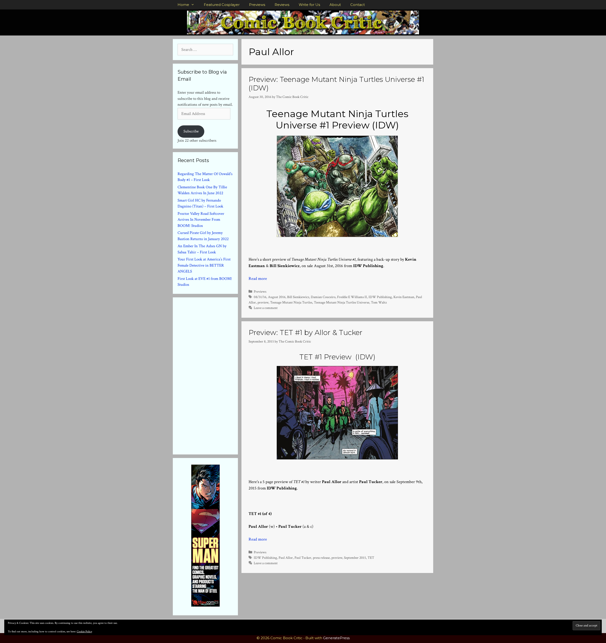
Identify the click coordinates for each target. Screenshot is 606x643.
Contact (357, 4)
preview (263, 302)
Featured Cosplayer (222, 4)
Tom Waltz (379, 302)
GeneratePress (336, 638)
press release (321, 557)
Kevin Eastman (403, 297)
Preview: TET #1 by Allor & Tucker (305, 332)
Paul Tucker (302, 557)
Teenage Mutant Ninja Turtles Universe (341, 302)
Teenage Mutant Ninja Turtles (291, 302)
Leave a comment (266, 307)
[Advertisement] (213, 375)
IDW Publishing (380, 297)
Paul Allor (286, 557)
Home (183, 4)
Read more (258, 278)
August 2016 (276, 297)
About (335, 4)
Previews (257, 4)
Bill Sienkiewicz (298, 297)
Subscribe (191, 131)
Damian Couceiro (323, 297)
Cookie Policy (84, 631)
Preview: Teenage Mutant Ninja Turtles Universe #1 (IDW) (336, 83)
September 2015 (355, 557)
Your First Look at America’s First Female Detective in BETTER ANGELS (204, 265)
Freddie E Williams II (352, 297)
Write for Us (309, 4)
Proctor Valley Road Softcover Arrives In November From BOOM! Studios (201, 219)
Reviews (282, 4)
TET (371, 557)
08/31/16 (260, 297)
